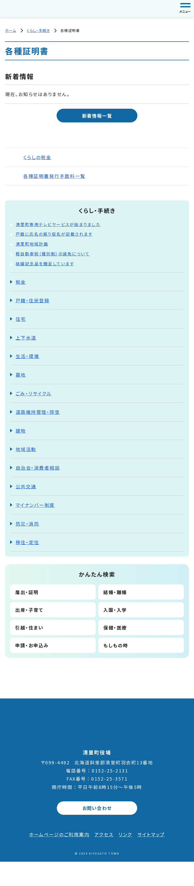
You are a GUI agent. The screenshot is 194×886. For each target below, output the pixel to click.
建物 (21, 430)
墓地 (21, 374)
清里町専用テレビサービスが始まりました (58, 224)
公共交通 (26, 486)
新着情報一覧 (97, 115)
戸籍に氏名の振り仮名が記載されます (54, 234)
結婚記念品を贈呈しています (45, 264)
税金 (21, 282)
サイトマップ (151, 834)
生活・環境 (27, 356)
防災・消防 (27, 523)
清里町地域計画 (32, 244)
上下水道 (26, 337)
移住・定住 (27, 542)
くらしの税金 (37, 157)
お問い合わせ (97, 808)
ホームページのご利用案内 (59, 834)
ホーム (10, 30)
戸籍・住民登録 (33, 300)
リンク (125, 834)
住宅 (21, 319)
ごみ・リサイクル (34, 393)
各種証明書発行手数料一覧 (54, 176)
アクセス (103, 834)
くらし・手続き (38, 30)
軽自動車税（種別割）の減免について (53, 254)
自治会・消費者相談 (38, 467)
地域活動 (26, 449)
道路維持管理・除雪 (38, 412)
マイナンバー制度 (35, 505)
